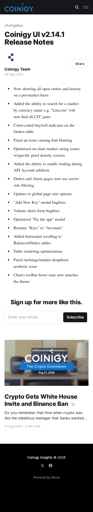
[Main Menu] (85, 7)
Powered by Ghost (46, 477)
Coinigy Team (17, 69)
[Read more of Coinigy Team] (11, 57)
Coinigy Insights (40, 457)
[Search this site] (77, 7)
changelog (14, 25)
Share (79, 64)
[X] (42, 465)
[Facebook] (50, 465)
